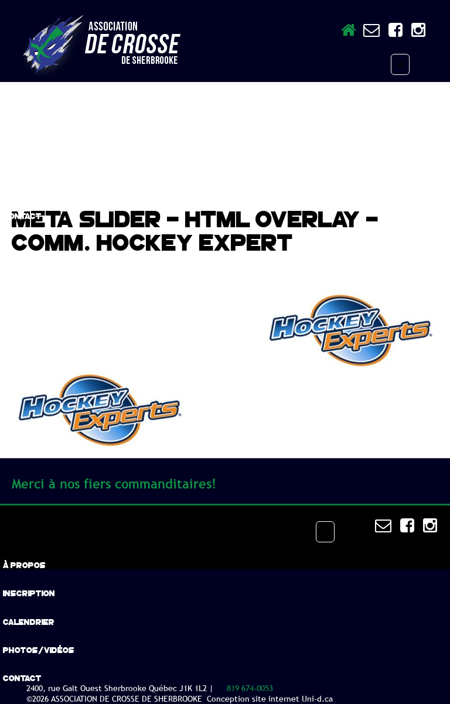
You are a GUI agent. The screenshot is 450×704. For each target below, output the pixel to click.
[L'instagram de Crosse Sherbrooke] (414, 33)
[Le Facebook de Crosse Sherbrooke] (391, 33)
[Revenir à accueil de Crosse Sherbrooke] (348, 32)
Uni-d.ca (317, 698)
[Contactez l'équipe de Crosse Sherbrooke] (371, 33)
